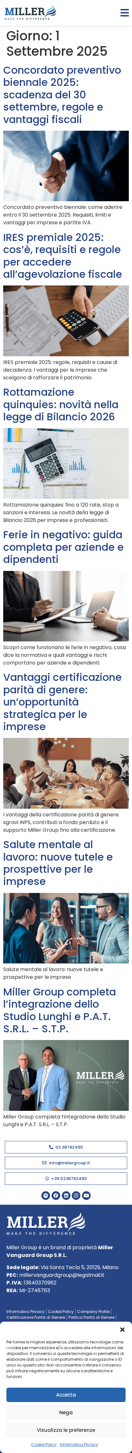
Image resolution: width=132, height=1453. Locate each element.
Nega (66, 1412)
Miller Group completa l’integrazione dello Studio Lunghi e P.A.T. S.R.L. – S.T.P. (59, 1010)
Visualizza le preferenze (66, 1430)
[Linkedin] (66, 1195)
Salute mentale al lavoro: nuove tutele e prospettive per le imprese (58, 862)
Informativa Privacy (79, 1444)
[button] (122, 1329)
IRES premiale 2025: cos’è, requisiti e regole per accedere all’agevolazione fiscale (62, 255)
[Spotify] (45, 1195)
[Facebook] (56, 1195)
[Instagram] (76, 1195)
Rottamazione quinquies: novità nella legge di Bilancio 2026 (61, 404)
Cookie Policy (44, 1444)
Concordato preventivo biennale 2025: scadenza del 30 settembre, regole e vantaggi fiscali (62, 95)
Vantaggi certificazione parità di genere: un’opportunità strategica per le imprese (62, 702)
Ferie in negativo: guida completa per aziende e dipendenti (63, 546)
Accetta (66, 1394)
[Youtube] (86, 1195)
